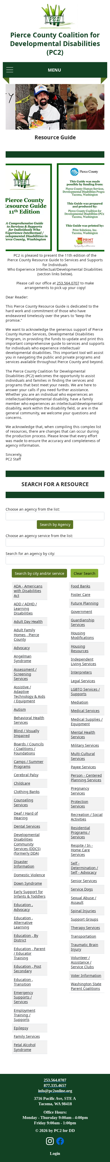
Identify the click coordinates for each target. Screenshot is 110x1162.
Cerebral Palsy (26, 774)
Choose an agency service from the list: (39, 536)
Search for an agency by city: (30, 553)
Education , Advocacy (23, 907)
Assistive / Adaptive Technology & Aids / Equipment (29, 694)
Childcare (22, 783)
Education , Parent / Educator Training (29, 953)
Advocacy (22, 647)
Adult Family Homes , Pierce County (26, 634)
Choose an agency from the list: (33, 509)
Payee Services (83, 766)
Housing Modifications (82, 635)
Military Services (85, 745)
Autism (20, 709)
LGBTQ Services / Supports (85, 691)
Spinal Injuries (83, 910)
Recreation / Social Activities (87, 817)
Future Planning (84, 603)
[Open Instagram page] (50, 1141)
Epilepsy (21, 1028)
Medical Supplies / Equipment (87, 721)
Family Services (27, 1036)
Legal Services (83, 680)
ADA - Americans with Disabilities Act (28, 591)
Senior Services (84, 880)
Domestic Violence (29, 874)
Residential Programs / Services (80, 832)
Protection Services (79, 804)
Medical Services (85, 710)
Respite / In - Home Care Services (82, 850)
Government (81, 611)
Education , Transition (23, 982)
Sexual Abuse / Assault (83, 900)
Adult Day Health (28, 621)
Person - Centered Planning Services (86, 777)
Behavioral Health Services (29, 720)
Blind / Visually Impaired (26, 733)
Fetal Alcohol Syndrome (25, 1047)
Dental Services (27, 826)
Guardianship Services (82, 622)
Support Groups (84, 919)
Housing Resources (80, 648)
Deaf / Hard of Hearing (26, 815)
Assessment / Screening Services (25, 674)
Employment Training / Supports (24, 1015)
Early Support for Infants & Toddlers (30, 894)
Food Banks (80, 586)
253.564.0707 (68, 283)
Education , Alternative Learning (23, 922)
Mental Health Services (83, 734)
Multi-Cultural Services (83, 756)
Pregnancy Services (80, 790)
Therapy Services (85, 927)
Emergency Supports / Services (23, 997)
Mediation (79, 702)
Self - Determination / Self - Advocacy (84, 868)
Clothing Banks (27, 791)
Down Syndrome (28, 883)
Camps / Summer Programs (28, 764)
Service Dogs (82, 889)
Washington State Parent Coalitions (86, 986)
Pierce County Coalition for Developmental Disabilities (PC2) (55, 44)
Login (55, 1153)
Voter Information (86, 975)
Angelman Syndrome (22, 658)
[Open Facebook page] (60, 1141)
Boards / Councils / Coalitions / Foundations (29, 749)
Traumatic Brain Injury (84, 947)
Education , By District (26, 937)
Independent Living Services (83, 661)
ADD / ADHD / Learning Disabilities (25, 608)
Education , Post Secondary (27, 968)
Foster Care (80, 594)
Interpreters (81, 672)
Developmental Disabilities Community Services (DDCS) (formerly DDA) (27, 844)
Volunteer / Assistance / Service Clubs (82, 962)
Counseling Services (23, 802)
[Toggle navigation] (10, 70)
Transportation (83, 936)
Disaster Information (24, 864)
